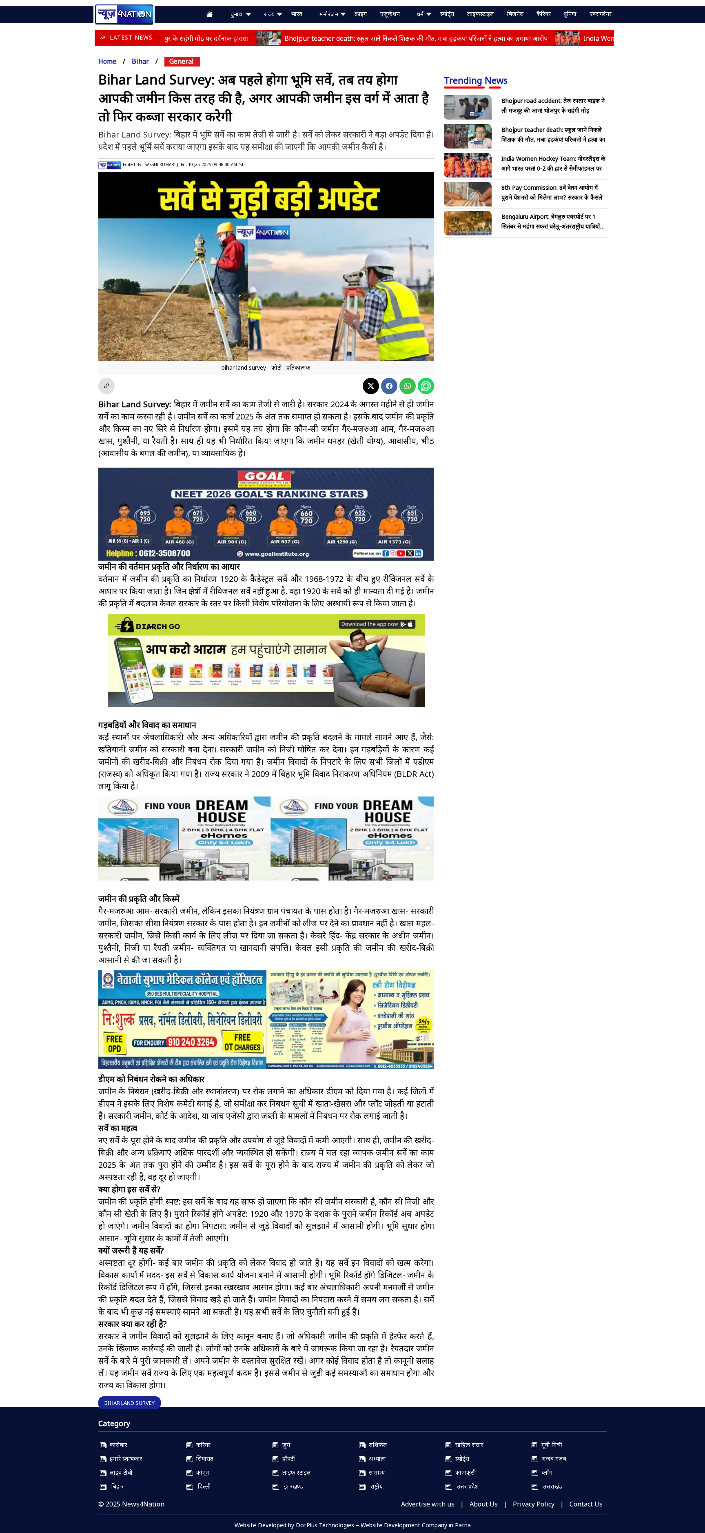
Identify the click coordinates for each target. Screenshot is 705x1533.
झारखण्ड (291, 1486)
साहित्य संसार (467, 1445)
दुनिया (570, 14)
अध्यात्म (376, 1458)
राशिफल (376, 1445)
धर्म (421, 14)
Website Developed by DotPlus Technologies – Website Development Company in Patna (353, 1525)
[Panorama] (266, 845)
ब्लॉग (545, 1472)
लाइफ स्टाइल (295, 1472)
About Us (484, 1504)
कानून (201, 1472)
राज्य (270, 14)
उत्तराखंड (550, 1486)
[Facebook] (389, 386)
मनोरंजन (329, 14)
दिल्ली (202, 1486)
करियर (202, 1445)
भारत (296, 14)
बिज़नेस (515, 14)
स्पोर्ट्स (447, 14)
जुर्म (284, 1445)
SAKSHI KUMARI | (162, 164)
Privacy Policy (533, 1504)
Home (107, 61)
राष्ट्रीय (374, 1486)
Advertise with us (427, 1504)
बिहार (115, 1486)
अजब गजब (552, 1458)
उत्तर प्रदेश (465, 1486)
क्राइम (361, 14)
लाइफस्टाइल (480, 14)
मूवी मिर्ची (550, 1445)
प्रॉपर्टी (287, 1458)
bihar (140, 61)
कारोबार (116, 1445)
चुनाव (237, 14)
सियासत (203, 1458)
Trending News (476, 80)
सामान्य (375, 1472)
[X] (371, 386)
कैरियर (544, 14)
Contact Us (586, 1504)
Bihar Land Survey (129, 1403)
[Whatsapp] (407, 386)
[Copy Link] (106, 386)
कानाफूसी (464, 1472)
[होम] (124, 13)
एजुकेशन (390, 14)
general (181, 61)
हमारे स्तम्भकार (124, 1458)
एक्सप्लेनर (601, 14)
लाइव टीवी (119, 1472)
